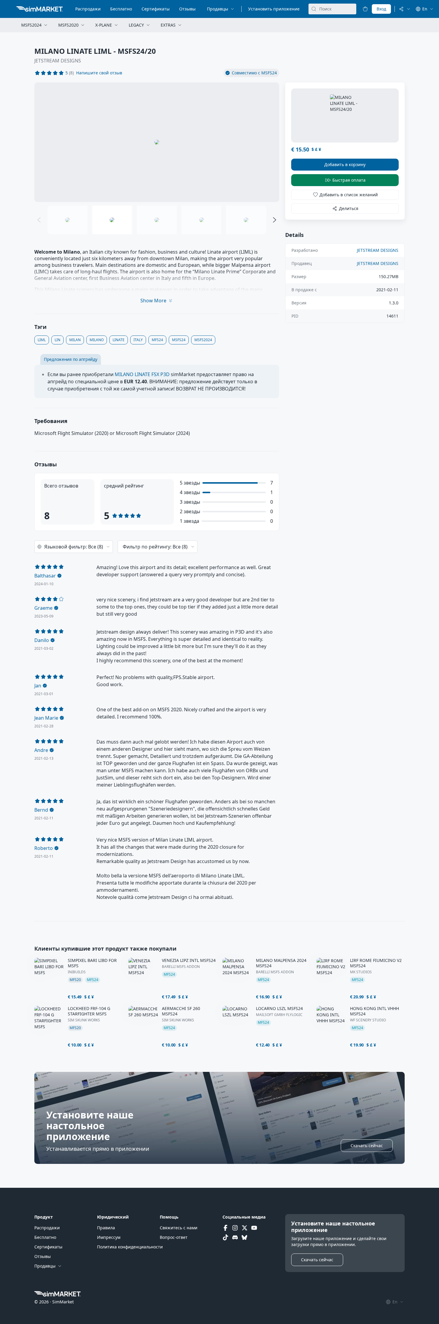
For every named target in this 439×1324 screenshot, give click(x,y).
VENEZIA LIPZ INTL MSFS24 (189, 960)
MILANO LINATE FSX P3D (142, 374)
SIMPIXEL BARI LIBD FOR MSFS (92, 963)
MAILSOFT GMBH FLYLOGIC (279, 1014)
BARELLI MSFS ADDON (181, 966)
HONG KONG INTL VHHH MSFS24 (374, 1011)
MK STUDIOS (361, 972)
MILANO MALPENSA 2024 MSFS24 (281, 963)
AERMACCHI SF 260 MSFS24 (181, 1011)
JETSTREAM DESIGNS (57, 60)
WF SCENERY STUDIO (368, 1020)
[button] (99, 73)
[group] (156, 142)
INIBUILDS (77, 972)
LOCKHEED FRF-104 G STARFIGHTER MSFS (89, 1011)
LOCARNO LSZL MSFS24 (279, 1008)
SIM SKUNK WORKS (84, 1020)
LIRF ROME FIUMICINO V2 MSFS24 (376, 963)
